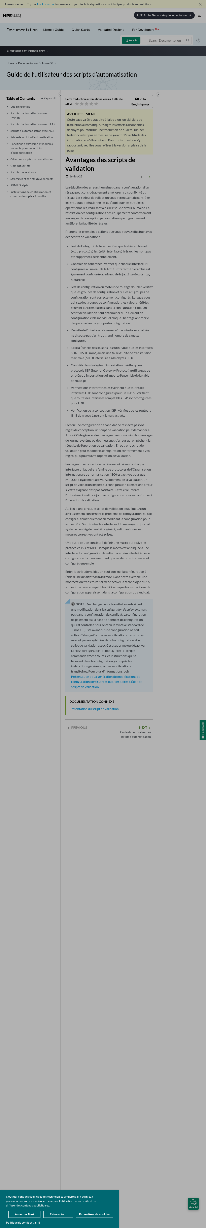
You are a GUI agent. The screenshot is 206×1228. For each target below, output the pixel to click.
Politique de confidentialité (23, 1222)
